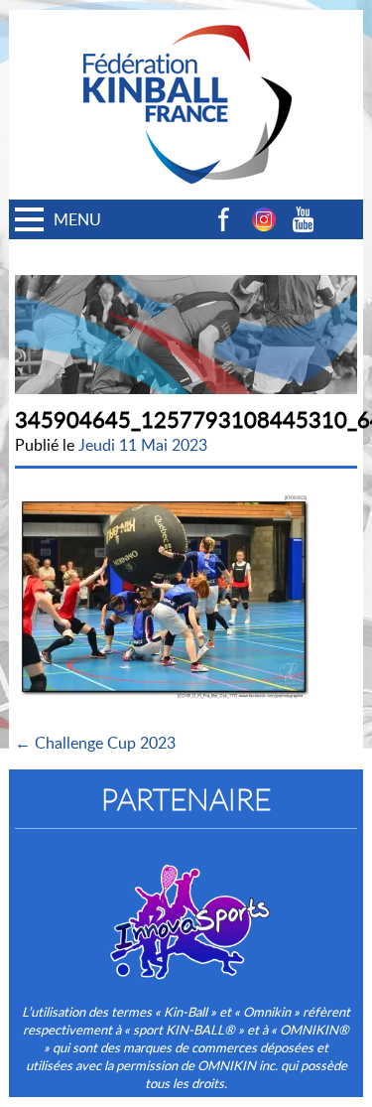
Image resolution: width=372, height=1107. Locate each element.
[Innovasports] (186, 908)
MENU (77, 219)
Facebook (224, 219)
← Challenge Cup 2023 (95, 743)
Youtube (303, 219)
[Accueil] (186, 21)
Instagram (264, 219)
